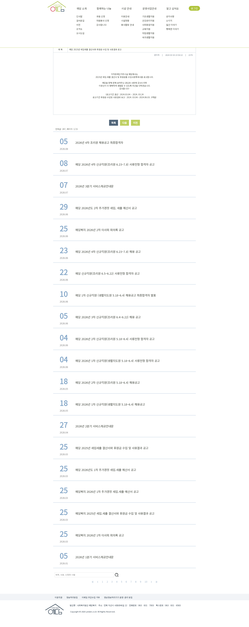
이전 (135, 123)
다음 (124, 123)
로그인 (194, 8)
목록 (113, 123)
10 (146, 581)
